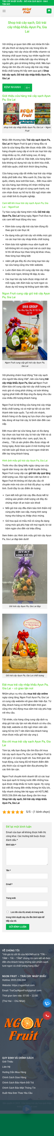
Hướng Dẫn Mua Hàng (14, 1072)
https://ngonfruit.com (23, 985)
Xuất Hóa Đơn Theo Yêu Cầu (17, 1093)
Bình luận (11, 844)
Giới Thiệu (7, 1061)
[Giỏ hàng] (49, 10)
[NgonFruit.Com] (27, 11)
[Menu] (4, 11)
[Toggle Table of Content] (25, 87)
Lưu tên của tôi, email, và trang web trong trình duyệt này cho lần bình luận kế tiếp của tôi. (25, 916)
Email (9, 884)
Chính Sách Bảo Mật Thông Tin (19, 1087)
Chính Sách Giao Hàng (14, 1077)
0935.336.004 (18, 980)
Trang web (11, 898)
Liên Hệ (6, 1066)
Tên (8, 870)
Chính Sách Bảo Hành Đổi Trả (18, 1082)
